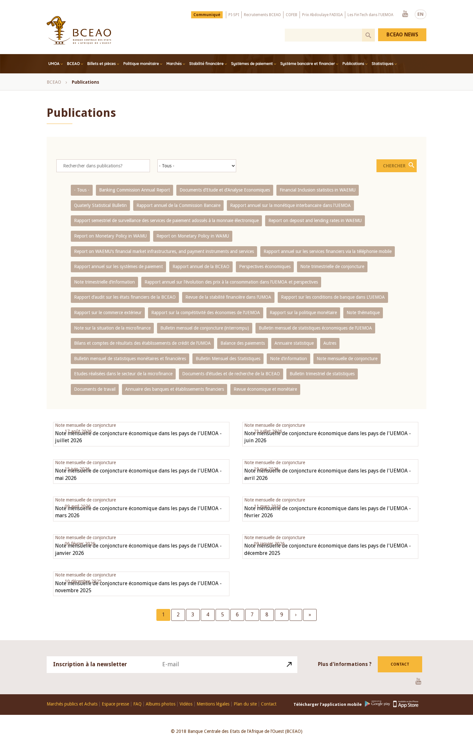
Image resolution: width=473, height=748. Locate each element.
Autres (329, 343)
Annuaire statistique (294, 343)
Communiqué (206, 15)
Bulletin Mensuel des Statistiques (228, 358)
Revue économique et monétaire (265, 389)
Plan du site (245, 704)
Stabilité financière (206, 63)
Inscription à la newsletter (90, 664)
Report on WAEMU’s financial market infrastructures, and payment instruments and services (164, 251)
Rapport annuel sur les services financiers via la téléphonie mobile (328, 251)
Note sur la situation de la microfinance (112, 328)
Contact (400, 664)
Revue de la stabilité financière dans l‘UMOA (228, 297)
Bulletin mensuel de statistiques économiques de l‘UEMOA (315, 328)
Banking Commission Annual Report (134, 189)
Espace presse (115, 704)
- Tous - (81, 189)
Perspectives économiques (265, 266)
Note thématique (363, 312)
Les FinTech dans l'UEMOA (370, 15)
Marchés (174, 63)
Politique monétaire (141, 63)
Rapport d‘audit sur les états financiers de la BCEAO (125, 297)
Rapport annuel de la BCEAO (200, 266)
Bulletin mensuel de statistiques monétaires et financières (130, 358)
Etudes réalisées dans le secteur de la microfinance (123, 373)
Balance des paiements (242, 343)
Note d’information (288, 358)
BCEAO (73, 63)
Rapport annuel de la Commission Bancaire (178, 205)
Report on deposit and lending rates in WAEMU (315, 220)
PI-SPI (233, 15)
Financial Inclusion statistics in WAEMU (318, 189)
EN (420, 14)
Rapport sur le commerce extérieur (108, 312)
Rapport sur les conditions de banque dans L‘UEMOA (333, 297)
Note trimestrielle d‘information (104, 282)
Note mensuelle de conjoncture (347, 358)
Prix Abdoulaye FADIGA (322, 15)
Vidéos (186, 704)
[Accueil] (79, 30)
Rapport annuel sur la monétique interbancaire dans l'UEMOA (290, 205)
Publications (353, 63)
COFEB (291, 15)
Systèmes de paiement (252, 63)
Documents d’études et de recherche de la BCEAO (231, 373)
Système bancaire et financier (307, 63)
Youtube (405, 14)
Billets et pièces (101, 63)
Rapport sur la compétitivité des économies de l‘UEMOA (205, 312)
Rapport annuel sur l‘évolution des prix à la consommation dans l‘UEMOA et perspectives (231, 282)
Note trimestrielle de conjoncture (332, 266)
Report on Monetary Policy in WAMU (110, 235)
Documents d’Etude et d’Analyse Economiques (225, 189)
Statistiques (383, 63)
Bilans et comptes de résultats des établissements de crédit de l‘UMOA (142, 343)
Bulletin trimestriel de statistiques (322, 373)
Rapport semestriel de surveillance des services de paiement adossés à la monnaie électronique (166, 220)
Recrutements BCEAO (262, 15)
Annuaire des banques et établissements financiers (174, 389)
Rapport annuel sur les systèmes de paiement (118, 266)
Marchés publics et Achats (72, 704)
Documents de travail (95, 389)
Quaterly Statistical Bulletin (100, 205)
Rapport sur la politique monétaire (303, 312)
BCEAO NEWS (402, 35)
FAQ (137, 704)
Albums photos (160, 704)
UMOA (54, 63)
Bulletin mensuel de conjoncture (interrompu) (204, 328)
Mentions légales (213, 704)
